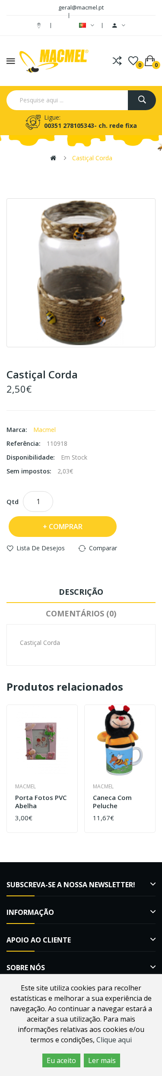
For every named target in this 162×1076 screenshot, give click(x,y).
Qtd (12, 501)
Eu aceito (61, 1060)
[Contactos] (40, 25)
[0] (133, 61)
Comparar (103, 548)
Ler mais (102, 1060)
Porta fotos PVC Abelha (41, 802)
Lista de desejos (40, 548)
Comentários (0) (81, 613)
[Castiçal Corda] (81, 272)
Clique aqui (114, 1039)
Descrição (81, 592)
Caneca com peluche (112, 802)
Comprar (66, 526)
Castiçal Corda (92, 158)
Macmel (44, 429)
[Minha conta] (118, 25)
